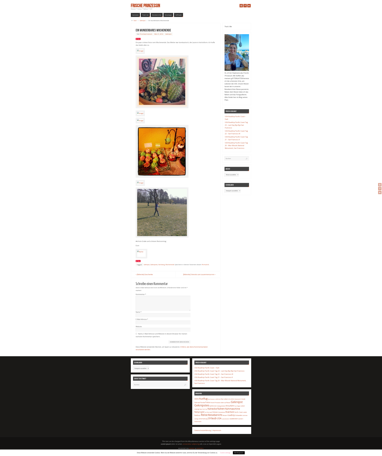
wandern (240, 419)
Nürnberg (161, 265)
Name (138, 312)
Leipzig (196, 409)
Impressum (217, 430)
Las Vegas (237, 406)
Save (139, 39)
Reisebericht (215, 415)
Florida (202, 402)
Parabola (192, 448)
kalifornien (213, 406)
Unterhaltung (203, 419)
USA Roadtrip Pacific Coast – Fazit (206, 368)
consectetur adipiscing (190, 444)
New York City (203, 409)
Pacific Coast (238, 412)
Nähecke (212, 408)
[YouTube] (380, 192)
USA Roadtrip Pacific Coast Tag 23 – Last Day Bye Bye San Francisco (236, 125)
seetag (196, 419)
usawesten (233, 418)
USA (219, 418)
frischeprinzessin (146, 34)
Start (135, 20)
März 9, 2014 (158, 34)
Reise (204, 415)
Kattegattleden (221, 406)
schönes (245, 415)
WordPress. (200, 448)
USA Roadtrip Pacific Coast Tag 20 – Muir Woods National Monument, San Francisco (236, 145)
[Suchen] (247, 159)
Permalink (205, 265)
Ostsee (215, 412)
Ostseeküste (221, 412)
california (217, 399)
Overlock (229, 411)
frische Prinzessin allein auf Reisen (220, 402)
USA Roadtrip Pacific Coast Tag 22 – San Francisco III (213, 374)
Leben (243, 406)
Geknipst (143, 20)
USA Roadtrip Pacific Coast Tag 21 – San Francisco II (213, 377)
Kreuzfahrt (230, 406)
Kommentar (141, 294)
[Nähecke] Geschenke (144, 274)
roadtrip (231, 415)
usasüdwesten (225, 419)
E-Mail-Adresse (142, 319)
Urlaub (212, 418)
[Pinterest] (380, 188)
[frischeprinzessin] (380, 184)
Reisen (225, 415)
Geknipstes (154, 265)
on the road (208, 412)
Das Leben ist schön (227, 399)
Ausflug (203, 398)
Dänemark (237, 399)
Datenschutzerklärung (202, 430)
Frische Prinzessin (145, 5)
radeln (245, 412)
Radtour (197, 415)
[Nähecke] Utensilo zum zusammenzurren (199, 274)
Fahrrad (197, 402)
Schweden (238, 415)
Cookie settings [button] (225, 453)
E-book (243, 399)
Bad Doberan (211, 399)
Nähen (221, 408)
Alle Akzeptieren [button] (239, 453)
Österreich (197, 421)
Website (139, 326)
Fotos (207, 402)
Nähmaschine (232, 408)
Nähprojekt (199, 412)
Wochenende (169, 265)
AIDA (196, 399)
